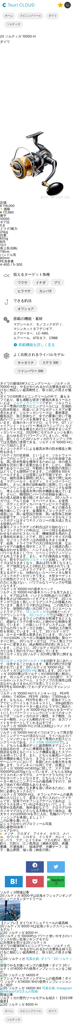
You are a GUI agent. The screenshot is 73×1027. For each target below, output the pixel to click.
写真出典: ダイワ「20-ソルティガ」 (36, 960)
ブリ (57, 282)
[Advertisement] (36, 85)
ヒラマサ (24, 291)
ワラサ (22, 282)
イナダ (41, 282)
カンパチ (45, 291)
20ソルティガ (39, 615)
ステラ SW (50, 362)
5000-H (29, 670)
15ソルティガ (36, 559)
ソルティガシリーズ (27, 403)
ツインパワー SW (30, 371)
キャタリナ (26, 362)
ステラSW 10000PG (44, 742)
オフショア (26, 309)
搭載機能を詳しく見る (36, 345)
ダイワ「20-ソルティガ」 (55, 197)
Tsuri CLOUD (20, 5)
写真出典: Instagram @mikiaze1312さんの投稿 (36, 989)
